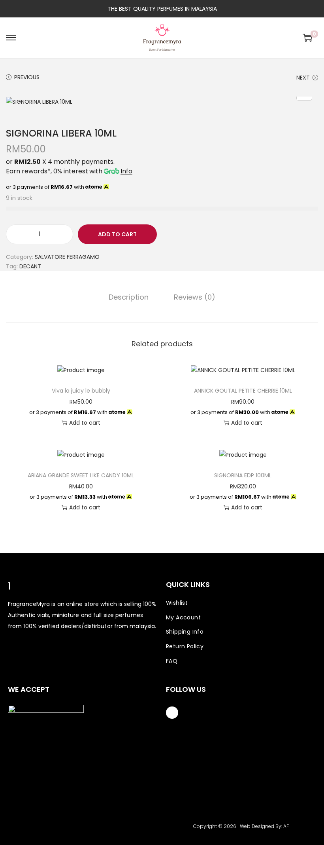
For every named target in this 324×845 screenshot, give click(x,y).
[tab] (129, 297)
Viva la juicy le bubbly (81, 391)
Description (129, 297)
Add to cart (117, 234)
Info (126, 171)
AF (286, 826)
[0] (307, 37)
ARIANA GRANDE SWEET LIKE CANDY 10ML (81, 475)
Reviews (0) (194, 297)
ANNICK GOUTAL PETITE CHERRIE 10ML (243, 391)
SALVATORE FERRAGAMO (67, 257)
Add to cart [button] (84, 423)
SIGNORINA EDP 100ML (242, 475)
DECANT (30, 266)
